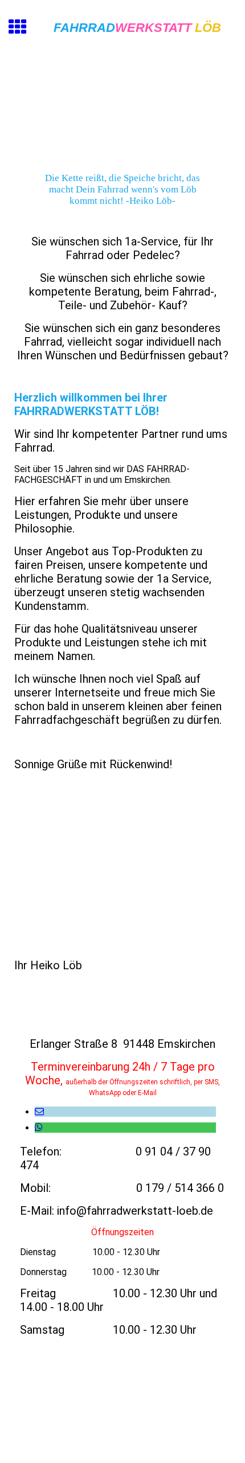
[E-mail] (39, 1111)
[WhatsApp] (39, 1127)
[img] (122, 110)
